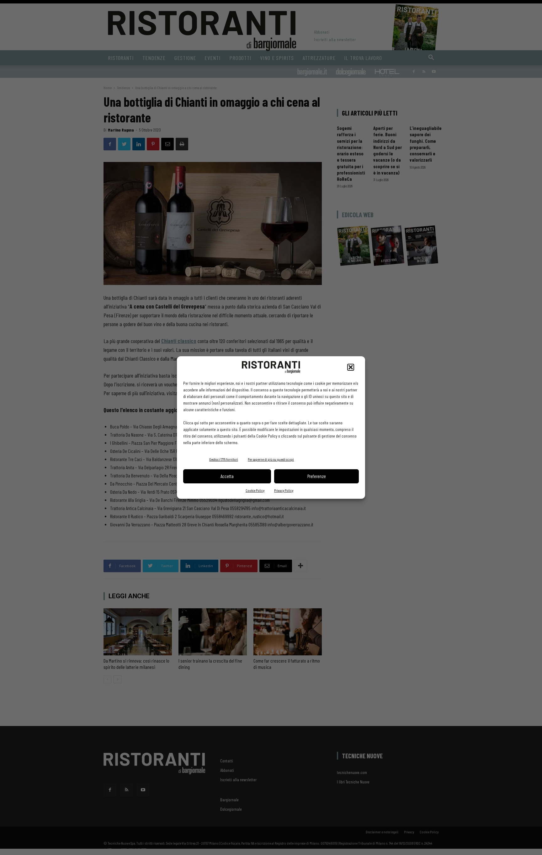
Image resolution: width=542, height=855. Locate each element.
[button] (351, 367)
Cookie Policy (255, 490)
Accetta (227, 476)
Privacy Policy (283, 490)
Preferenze (316, 476)
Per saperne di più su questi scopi (271, 459)
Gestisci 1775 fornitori (223, 459)
